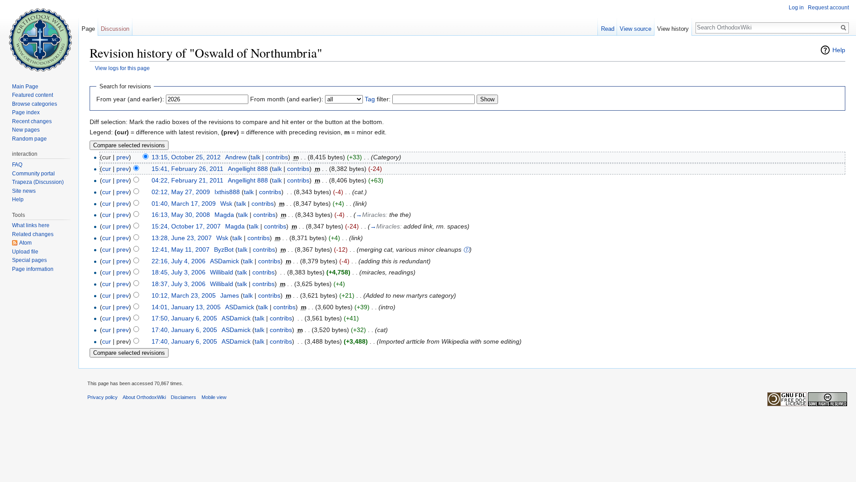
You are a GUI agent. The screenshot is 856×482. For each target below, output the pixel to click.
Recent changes (32, 121)
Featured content (32, 95)
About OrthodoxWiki (144, 397)
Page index (26, 112)
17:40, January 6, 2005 (184, 329)
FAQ (17, 165)
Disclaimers (183, 397)
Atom (25, 243)
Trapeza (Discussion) (38, 182)
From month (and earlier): (286, 99)
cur (106, 168)
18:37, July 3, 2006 (179, 283)
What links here (30, 225)
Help (838, 50)
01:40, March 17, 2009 (184, 203)
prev (122, 157)
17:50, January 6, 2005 (184, 318)
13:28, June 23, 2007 (182, 237)
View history (673, 28)
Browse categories (34, 104)
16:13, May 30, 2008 (181, 214)
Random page (29, 139)
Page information (33, 269)
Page (88, 28)
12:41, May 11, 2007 (181, 249)
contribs (277, 157)
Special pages (29, 260)
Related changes (33, 234)
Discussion (115, 28)
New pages (26, 130)
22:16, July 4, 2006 (179, 261)
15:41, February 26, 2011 (187, 168)
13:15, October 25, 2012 (186, 157)
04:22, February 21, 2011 (187, 180)
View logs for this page (122, 68)
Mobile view (214, 397)
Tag (370, 99)
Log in (796, 7)
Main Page (25, 86)
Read (607, 28)
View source (635, 28)
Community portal (33, 173)
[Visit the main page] (39, 35)
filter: (378, 99)
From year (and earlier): (130, 99)
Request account (828, 7)
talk (255, 157)
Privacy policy (102, 397)
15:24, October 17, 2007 (186, 226)
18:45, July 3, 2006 (179, 272)
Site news (24, 191)
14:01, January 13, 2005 (186, 307)
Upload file (25, 252)
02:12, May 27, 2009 (181, 191)
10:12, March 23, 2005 (184, 295)
